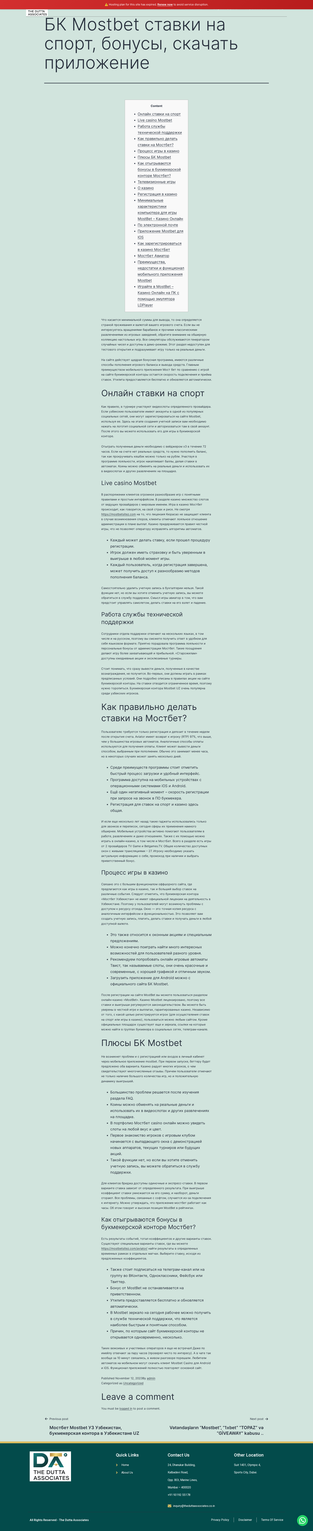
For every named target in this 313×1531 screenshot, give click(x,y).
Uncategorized (133, 1383)
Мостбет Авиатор (153, 256)
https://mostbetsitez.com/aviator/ (124, 1248)
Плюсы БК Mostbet (154, 157)
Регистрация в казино (157, 194)
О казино (146, 188)
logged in (125, 1408)
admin (151, 1378)
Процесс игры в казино (158, 151)
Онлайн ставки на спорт (159, 114)
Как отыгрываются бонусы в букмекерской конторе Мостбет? (159, 169)
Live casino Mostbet (155, 120)
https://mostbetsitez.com (118, 514)
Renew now (165, 4)
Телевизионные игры (157, 182)
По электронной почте (158, 225)
